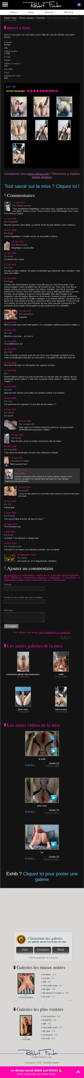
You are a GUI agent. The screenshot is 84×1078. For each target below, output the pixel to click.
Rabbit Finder (10, 18)
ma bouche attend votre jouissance (23, 674)
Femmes (41, 18)
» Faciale (45, 978)
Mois (60, 949)
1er (42, 852)
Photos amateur (26, 18)
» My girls (46, 989)
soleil (61, 674)
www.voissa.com (38, 173)
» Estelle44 (46, 1020)
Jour (25, 949)
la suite (42, 759)
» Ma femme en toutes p (52, 993)
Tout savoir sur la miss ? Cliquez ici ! (42, 186)
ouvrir (79, 5)
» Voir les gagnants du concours (43, 958)
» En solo (45, 996)
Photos (14, 12)
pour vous (23, 709)
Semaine (43, 949)
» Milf (43, 982)
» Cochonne (47, 1035)
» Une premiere (26, 997)
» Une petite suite (49, 985)
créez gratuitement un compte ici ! (55, 632)
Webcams (49, 12)
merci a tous (61, 709)
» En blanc (46, 974)
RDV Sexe (68, 12)
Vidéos (31, 12)
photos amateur (42, 177)
